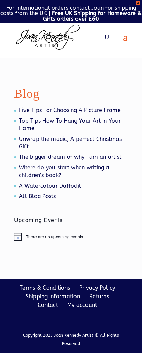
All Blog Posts (37, 196)
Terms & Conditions (45, 287)
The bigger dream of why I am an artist (70, 157)
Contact (48, 305)
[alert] (71, 236)
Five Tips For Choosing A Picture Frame (70, 110)
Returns (99, 296)
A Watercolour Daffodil (50, 186)
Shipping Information (53, 296)
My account (82, 305)
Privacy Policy (97, 287)
